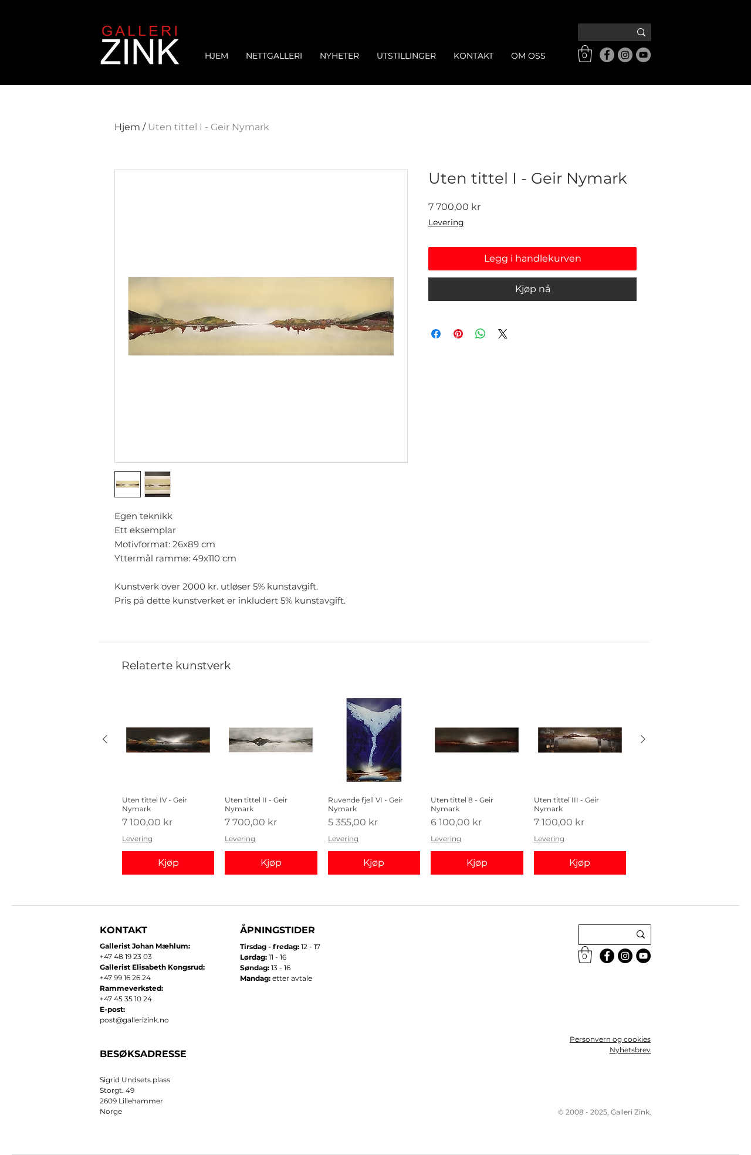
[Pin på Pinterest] (458, 334)
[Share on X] (503, 334)
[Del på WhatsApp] (480, 334)
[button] (585, 53)
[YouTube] (643, 55)
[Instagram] (625, 55)
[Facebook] (607, 55)
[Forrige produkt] (105, 739)
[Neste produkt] (643, 739)
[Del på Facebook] (436, 334)
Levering (446, 222)
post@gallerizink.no (134, 1019)
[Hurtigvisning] (168, 740)
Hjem (127, 127)
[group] (374, 784)
